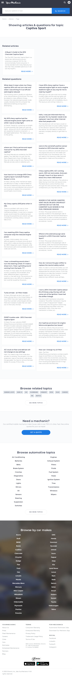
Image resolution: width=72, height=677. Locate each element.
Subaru (53, 594)
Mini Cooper (18, 591)
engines (53, 457)
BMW (18, 542)
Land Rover (53, 568)
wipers (53, 494)
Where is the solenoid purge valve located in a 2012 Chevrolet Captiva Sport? (52, 236)
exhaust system (53, 461)
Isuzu (53, 553)
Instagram (52, 647)
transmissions (53, 487)
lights (18, 483)
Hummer (53, 542)
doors (18, 479)
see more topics (36, 402)
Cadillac (18, 550)
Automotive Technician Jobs (59, 627)
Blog (3, 654)
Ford (18, 568)
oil (18, 491)
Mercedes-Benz (18, 583)
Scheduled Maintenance (10, 648)
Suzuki (53, 598)
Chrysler (18, 557)
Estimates (5, 645)
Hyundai (53, 546)
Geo (18, 572)
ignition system (54, 479)
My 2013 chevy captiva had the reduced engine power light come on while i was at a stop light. (18, 121)
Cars (3, 642)
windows (53, 491)
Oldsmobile (18, 602)
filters (53, 465)
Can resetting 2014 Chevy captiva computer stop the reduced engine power (17, 235)
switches (18, 506)
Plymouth (18, 606)
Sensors (18, 494)
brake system (18, 468)
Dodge (18, 561)
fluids (53, 468)
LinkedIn (52, 641)
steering (18, 498)
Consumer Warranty (33, 627)
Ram (53, 576)
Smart (53, 591)
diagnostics (18, 476)
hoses (53, 476)
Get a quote (36, 432)
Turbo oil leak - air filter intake (15, 293)
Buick (18, 546)
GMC (53, 535)
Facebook (52, 638)
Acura (18, 535)
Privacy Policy (30, 633)
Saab (54, 579)
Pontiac (18, 609)
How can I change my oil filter (50, 350)
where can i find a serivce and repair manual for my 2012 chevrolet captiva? (18, 150)
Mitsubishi (18, 594)
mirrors (18, 487)
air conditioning (18, 457)
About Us (5, 627)
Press (4, 630)
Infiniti (53, 550)
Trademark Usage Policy (34, 636)
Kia (53, 565)
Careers (5, 636)
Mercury (18, 587)
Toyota (53, 602)
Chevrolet (18, 553)
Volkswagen (53, 606)
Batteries (18, 461)
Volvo (53, 609)
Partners (5, 651)
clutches (18, 472)
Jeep (54, 561)
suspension (18, 502)
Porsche (18, 613)
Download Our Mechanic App (59, 630)
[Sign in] (69, 2)
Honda (53, 538)
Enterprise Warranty (33, 630)
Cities (4, 639)
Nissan (18, 598)
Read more (26, 71)
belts (18, 465)
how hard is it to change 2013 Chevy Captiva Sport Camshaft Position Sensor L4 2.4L (18, 177)
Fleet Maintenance (8, 633)
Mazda (18, 579)
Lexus (53, 572)
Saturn (53, 583)
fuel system (53, 472)
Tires (54, 483)
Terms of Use (30, 639)
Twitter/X (52, 644)
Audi (18, 538)
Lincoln (18, 576)
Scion (53, 587)
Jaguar (53, 557)
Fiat (18, 565)
